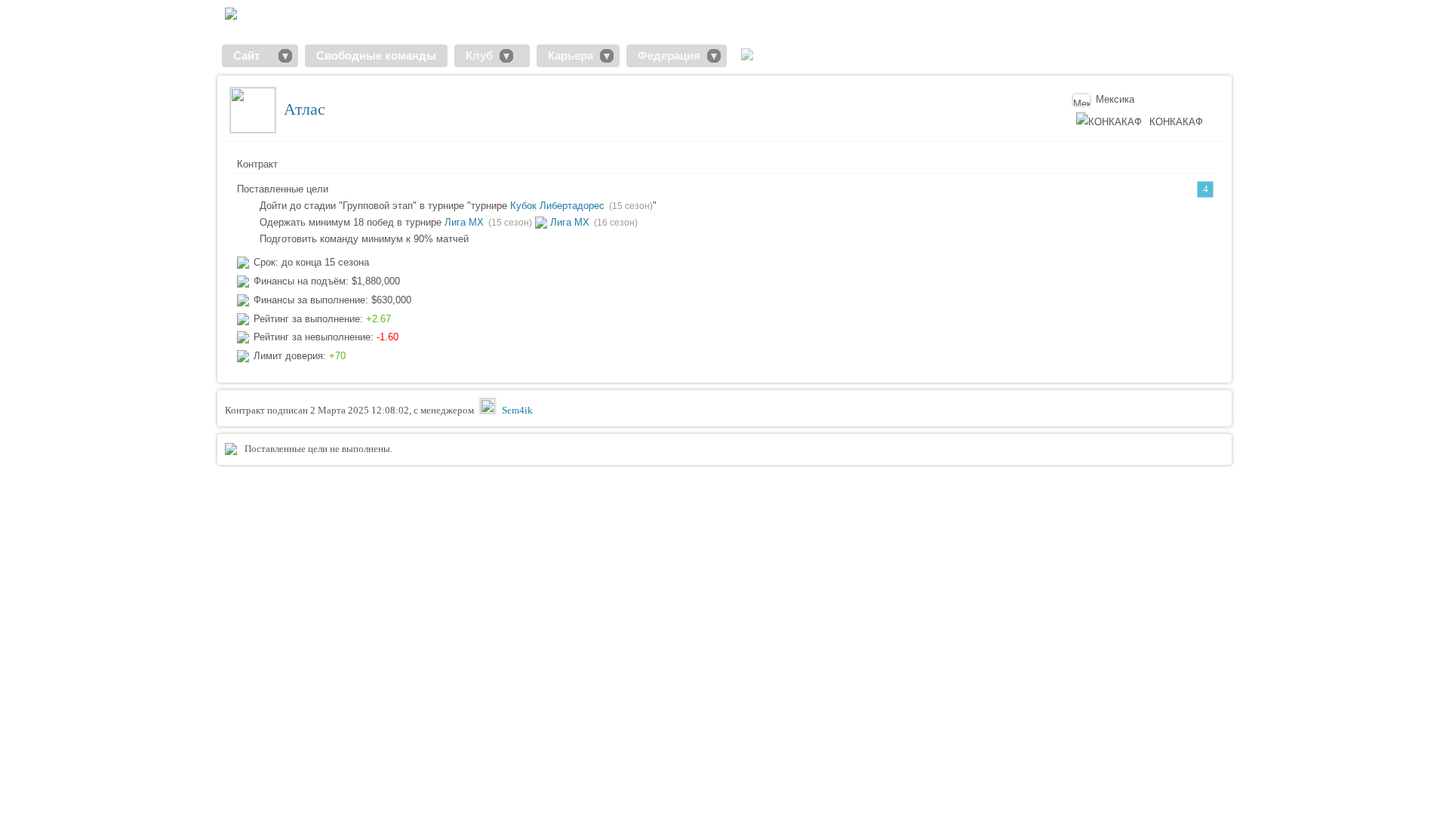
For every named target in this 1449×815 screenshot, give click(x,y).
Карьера (570, 55)
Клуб (479, 55)
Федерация (669, 55)
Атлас (304, 109)
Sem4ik (517, 410)
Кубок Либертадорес (557, 205)
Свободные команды (376, 55)
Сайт (252, 55)
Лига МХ (464, 222)
